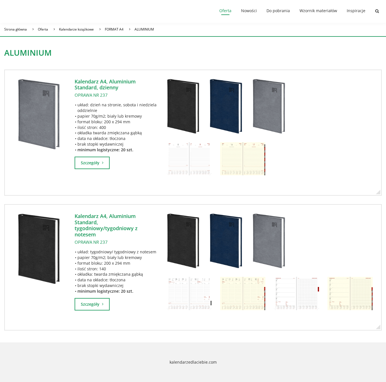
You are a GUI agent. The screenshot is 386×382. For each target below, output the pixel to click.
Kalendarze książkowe (76, 29)
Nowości (249, 10)
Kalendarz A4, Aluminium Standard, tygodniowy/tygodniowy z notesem (106, 225)
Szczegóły (91, 162)
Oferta (225, 10)
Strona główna (15, 29)
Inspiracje (356, 10)
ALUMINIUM (144, 29)
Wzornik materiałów (318, 10)
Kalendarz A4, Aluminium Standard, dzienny (105, 84)
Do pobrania (278, 10)
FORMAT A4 (114, 29)
